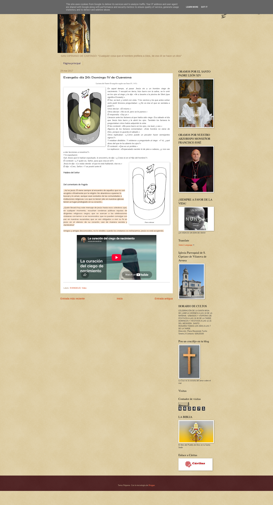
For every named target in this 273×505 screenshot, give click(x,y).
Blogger (152, 485)
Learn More (192, 7)
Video (84, 288)
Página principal (71, 63)
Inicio (120, 298)
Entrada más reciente (72, 298)
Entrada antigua (164, 298)
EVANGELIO (75, 288)
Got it (204, 7)
